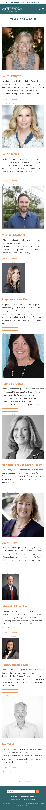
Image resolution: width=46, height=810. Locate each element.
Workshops (25, 797)
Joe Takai (8, 744)
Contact (33, 799)
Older (18, 781)
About (17, 797)
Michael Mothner (13, 235)
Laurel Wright (11, 76)
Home (12, 797)
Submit (37, 791)
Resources (25, 799)
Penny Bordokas (13, 383)
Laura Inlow (9, 542)
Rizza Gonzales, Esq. (15, 664)
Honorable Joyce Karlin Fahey (22, 464)
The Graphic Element (23, 805)
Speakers (33, 797)
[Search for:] (21, 791)
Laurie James (10, 154)
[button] (39, 9)
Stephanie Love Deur (16, 299)
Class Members (15, 799)
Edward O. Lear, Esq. (15, 606)
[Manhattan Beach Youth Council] (12, 9)
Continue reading (10, 99)
